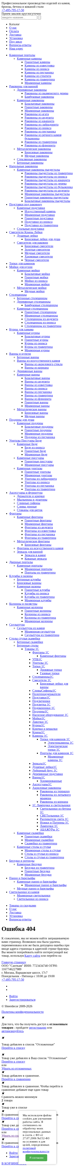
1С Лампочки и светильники (51, 805)
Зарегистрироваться (22, 999)
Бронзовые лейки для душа (42, 239)
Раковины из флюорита (40, 145)
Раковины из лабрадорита (41, 124)
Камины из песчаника (39, 72)
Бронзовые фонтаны (38, 544)
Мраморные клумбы (38, 600)
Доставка (15, 34)
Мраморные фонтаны (39, 524)
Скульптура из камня (31, 628)
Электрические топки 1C (58, 747)
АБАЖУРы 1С (49, 829)
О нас (13, 27)
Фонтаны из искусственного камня (40, 548)
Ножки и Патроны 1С (54, 822)
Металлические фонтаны (33, 541)
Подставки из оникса (38, 221)
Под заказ (15, 41)
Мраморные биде (36, 454)
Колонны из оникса (37, 614)
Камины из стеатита (38, 76)
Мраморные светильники (33, 895)
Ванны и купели (20, 353)
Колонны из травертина (40, 617)
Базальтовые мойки (37, 273)
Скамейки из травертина (41, 843)
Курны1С (38, 725)
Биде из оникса (35, 447)
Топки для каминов (22, 263)
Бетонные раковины (30, 162)
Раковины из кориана (54, 801)
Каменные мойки (28, 270)
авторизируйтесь (13, 1031)
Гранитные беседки (37, 871)
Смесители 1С (41, 680)
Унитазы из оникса (37, 482)
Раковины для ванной (23, 86)
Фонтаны (15, 513)
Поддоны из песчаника (40, 437)
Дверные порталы (21, 562)
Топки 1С (38, 666)
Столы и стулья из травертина (44, 857)
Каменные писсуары (30, 458)
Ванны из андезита (37, 381)
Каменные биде (27, 444)
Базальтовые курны (37, 336)
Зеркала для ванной (30, 551)
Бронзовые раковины (38, 152)
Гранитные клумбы (37, 590)
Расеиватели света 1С (54, 819)
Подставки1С (41, 697)
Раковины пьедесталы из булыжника (49, 187)
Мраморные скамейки (39, 840)
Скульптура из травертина (42, 635)
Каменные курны (28, 333)
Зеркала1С (39, 763)
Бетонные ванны (28, 357)
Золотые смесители (37, 249)
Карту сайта (32, 955)
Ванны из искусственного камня (38, 360)
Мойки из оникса (36, 280)
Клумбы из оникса (37, 593)
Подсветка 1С (41, 704)
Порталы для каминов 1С (56, 753)
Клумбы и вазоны (21, 576)
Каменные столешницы (32, 308)
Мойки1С (38, 718)
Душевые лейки (27, 235)
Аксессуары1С (42, 784)
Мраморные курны (37, 350)
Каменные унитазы (29, 468)
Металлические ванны (32, 409)
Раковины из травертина (41, 142)
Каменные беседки (29, 864)
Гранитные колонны (38, 610)
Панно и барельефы (22, 878)
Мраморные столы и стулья (43, 850)
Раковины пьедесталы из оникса (46, 176)
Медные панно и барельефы (35, 888)
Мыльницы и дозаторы (32, 499)
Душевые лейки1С (44, 767)
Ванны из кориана (37, 367)
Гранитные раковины (39, 107)
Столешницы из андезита (41, 319)
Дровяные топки (51, 669)
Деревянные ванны (29, 371)
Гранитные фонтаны (38, 520)
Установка (16, 38)
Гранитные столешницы (41, 312)
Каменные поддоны (30, 423)
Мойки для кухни (20, 267)
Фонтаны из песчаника (40, 534)
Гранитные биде (35, 451)
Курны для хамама (21, 329)
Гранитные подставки (39, 218)
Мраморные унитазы (38, 475)
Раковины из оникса (38, 128)
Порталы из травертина (40, 572)
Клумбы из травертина (40, 596)
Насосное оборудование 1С (50, 715)
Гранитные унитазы (38, 471)
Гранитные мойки (36, 277)
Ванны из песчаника (38, 392)
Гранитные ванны (36, 402)
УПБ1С (37, 659)
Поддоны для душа (21, 419)
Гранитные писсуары (38, 461)
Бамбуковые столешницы (41, 305)
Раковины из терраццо (55, 791)
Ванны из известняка (38, 385)
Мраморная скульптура (40, 631)
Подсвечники (41, 701)
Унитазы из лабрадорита (41, 478)
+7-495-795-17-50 (13, 10)
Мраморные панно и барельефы (46, 885)
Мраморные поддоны (39, 433)
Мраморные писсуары (39, 464)
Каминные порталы (22, 55)
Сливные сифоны (28, 503)
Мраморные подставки (40, 214)
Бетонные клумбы (29, 579)
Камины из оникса (37, 69)
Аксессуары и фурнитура (25, 492)
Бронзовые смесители (39, 246)
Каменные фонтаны (30, 517)
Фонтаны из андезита (39, 527)
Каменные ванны (28, 374)
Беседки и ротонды (21, 860)
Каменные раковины (30, 100)
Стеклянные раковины (32, 159)
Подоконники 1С (43, 708)
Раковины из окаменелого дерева (46, 93)
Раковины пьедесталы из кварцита (47, 180)
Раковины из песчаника (40, 131)
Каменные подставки (31, 208)
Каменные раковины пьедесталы (38, 169)
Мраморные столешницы (41, 315)
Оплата (14, 31)
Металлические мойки (32, 287)
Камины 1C (40, 735)
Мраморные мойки (37, 284)
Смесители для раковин (32, 242)
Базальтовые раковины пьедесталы (47, 201)
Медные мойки (35, 291)
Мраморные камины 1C (55, 758)
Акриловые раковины (46, 787)
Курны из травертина (39, 346)
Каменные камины (29, 58)
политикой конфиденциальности (36, 1150)
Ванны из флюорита (38, 399)
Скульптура (17, 624)
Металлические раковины (34, 148)
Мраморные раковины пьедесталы (47, 194)
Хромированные (51, 781)
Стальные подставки (30, 228)
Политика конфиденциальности (23, 1011)
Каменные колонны (30, 607)
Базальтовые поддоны (39, 426)
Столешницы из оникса (40, 322)
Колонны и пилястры (23, 603)
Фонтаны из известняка (40, 530)
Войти (13, 996)
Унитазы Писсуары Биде (25, 440)
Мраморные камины (38, 83)
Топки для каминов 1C (55, 739)
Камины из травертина (40, 79)
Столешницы (18, 294)
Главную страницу (14, 962)
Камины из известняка (39, 65)
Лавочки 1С (40, 721)
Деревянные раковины (32, 89)
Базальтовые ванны (37, 378)
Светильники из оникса (32, 899)
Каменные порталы (29, 565)
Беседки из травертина (39, 867)
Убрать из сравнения (15, 1135)
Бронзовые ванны (36, 412)
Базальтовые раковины (39, 103)
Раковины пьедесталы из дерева (46, 183)
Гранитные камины (37, 62)
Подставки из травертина (41, 225)
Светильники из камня (24, 892)
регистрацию (37, 1027)
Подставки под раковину (25, 204)
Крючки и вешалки (45, 728)
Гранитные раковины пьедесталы (46, 197)
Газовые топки (49, 673)
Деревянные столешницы (34, 301)
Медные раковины (37, 155)
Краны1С (38, 732)
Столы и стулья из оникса (41, 853)
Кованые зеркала (36, 558)
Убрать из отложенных (17, 1068)
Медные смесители (37, 253)
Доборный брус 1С (44, 770)
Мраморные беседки (38, 874)
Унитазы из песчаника (39, 485)
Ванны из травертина (39, 395)
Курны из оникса (36, 343)
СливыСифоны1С (44, 690)
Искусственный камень (40, 211)
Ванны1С (38, 777)
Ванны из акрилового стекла (43, 364)
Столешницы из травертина (43, 326)
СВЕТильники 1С (52, 815)
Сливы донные (27, 506)
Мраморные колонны (39, 621)
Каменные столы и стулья (34, 846)
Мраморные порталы (38, 569)
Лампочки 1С (49, 826)
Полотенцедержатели (46, 694)
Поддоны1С (40, 711)
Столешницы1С (42, 676)
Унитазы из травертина (40, 489)
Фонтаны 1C (40, 652)
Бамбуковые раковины (39, 96)
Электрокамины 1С (60, 742)
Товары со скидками (22, 905)
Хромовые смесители (39, 256)
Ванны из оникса (36, 388)
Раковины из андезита (39, 117)
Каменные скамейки (30, 833)
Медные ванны (35, 416)
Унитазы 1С (40, 662)
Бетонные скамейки (30, 642)
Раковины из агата (37, 114)
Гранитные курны (36, 339)
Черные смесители (37, 260)
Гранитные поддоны (38, 430)
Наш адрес (16, 48)
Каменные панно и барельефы (37, 881)
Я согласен (36, 1157)
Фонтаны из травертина (40, 537)
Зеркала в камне (35, 555)
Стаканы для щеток (29, 510)
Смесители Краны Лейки (25, 232)
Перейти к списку (13, 1048)
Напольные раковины (23, 166)
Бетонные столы (27, 645)
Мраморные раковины (39, 110)
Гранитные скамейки (38, 836)
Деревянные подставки (47, 774)
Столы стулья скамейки (24, 638)
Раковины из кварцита (39, 121)
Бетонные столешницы (32, 298)
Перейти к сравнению (16, 1079)
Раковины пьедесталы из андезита (47, 190)
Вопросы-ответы (20, 45)
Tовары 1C (32, 649)
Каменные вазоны (29, 586)
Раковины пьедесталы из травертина (49, 173)
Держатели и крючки (31, 496)
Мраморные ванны (37, 405)
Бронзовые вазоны (29, 583)
